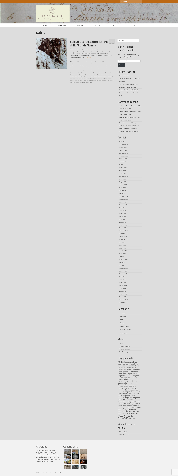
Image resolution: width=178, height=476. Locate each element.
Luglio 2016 (122, 245)
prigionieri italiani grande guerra (100, 78)
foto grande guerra (104, 72)
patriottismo (84, 78)
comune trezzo (95, 69)
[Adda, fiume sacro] (67, 451)
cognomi (126, 378)
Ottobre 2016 (123, 236)
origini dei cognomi (132, 398)
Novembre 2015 (123, 268)
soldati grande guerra (101, 80)
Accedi (121, 343)
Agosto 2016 (122, 242)
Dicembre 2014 (123, 300)
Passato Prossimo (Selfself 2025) (128, 90)
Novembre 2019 (123, 156)
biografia (89, 49)
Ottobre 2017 (123, 202)
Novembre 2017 (123, 199)
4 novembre (73, 61)
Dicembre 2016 (123, 231)
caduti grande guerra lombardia (93, 63)
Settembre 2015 (123, 274)
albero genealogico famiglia (128, 365)
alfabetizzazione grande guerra (83, 61)
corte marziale (102, 69)
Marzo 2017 (122, 222)
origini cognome (124, 396)
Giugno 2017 (123, 213)
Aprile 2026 (122, 141)
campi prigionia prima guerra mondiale (85, 65)
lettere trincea (97, 76)
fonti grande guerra (95, 72)
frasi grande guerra (93, 74)
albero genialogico (125, 374)
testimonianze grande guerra (82, 82)
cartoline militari (107, 65)
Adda (120, 361)
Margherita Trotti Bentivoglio (106, 76)
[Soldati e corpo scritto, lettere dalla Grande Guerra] (51, 53)
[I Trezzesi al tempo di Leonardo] (75, 461)
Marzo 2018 (122, 190)
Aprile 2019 (122, 170)
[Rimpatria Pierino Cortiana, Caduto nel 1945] (83, 456)
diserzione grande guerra (78, 72)
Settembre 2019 (123, 162)
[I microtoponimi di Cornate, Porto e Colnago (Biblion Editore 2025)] (83, 451)
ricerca (93, 49)
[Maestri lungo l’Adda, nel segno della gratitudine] (75, 451)
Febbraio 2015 (123, 294)
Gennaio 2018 (123, 193)
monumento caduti (74, 78)
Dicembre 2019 (123, 153)
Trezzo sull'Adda (125, 416)
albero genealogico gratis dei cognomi (129, 369)
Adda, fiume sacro (124, 76)
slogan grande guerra (88, 80)
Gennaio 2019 (123, 173)
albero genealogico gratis (128, 367)
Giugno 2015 (123, 282)
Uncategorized (124, 333)
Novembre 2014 (123, 302)
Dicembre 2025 (123, 144)
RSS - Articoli (123, 432)
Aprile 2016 (122, 254)
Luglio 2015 (122, 279)
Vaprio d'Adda (132, 418)
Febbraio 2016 (123, 259)
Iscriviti (121, 65)
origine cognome (130, 386)
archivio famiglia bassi (104, 61)
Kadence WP (58, 472)
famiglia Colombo (127, 382)
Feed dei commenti (124, 349)
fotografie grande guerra (83, 74)
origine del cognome (131, 394)
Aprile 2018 (122, 187)
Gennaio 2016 (123, 262)
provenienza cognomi (126, 402)
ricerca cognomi (130, 403)
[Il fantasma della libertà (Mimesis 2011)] (75, 456)
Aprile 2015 (122, 288)
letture (122, 319)
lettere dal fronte (73, 76)
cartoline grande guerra (99, 65)
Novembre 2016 (123, 233)
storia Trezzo (73, 82)
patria (80, 78)
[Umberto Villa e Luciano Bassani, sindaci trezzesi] (75, 467)
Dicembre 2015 (123, 265)
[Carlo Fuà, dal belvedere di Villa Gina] (67, 461)
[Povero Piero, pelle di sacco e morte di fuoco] (83, 461)
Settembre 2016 (123, 239)
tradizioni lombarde (125, 329)
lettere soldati (90, 76)
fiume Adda (135, 382)
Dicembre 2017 (123, 196)
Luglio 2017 (122, 210)
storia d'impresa (124, 326)
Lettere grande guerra (82, 76)
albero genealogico (125, 364)
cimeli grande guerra (90, 67)
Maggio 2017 (123, 216)
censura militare (82, 67)
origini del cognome (125, 400)
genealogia (123, 316)
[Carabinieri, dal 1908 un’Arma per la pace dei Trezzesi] (83, 467)
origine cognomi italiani (127, 389)
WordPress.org (123, 352)
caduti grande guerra (81, 63)
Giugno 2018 (123, 182)
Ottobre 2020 (123, 150)
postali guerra (90, 78)
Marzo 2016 (122, 256)
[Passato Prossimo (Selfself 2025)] (67, 456)
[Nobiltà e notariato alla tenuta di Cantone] (67, 467)
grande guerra (100, 74)
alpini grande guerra (95, 61)
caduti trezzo (103, 63)
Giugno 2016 (123, 248)
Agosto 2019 (122, 164)
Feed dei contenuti (124, 346)
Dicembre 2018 (123, 176)
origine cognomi (124, 388)
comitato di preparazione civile (85, 69)
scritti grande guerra (79, 80)
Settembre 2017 (123, 205)
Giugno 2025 (123, 147)
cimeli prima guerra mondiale (102, 67)
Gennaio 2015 (123, 297)
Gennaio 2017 (123, 228)
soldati (94, 80)
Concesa (126, 380)
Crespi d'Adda (133, 380)
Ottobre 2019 (123, 159)
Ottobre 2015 (123, 271)
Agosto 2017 (122, 208)
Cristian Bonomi (75, 49)
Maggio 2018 (123, 185)
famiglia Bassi (88, 72)
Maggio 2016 (123, 251)
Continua (88, 57)
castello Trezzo (129, 376)
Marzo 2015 (122, 291)
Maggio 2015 (123, 285)
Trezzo (90, 82)
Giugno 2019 (123, 167)
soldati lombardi (110, 80)
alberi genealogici (130, 362)
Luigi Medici (131, 384)
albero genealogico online (128, 372)
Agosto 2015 (122, 277)
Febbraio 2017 (123, 225)
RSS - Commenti (124, 435)
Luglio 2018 (122, 179)
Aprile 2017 (122, 219)
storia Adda (128, 411)
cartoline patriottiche (74, 67)
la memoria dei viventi (108, 74)
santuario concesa (126, 405)
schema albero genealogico (128, 407)
